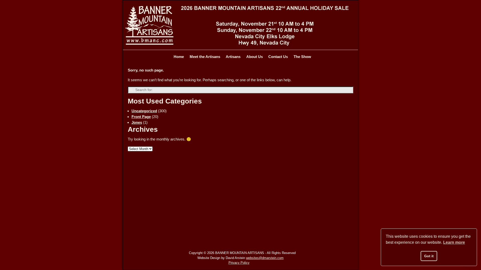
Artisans (233, 56)
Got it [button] (429, 256)
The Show (302, 56)
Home (179, 56)
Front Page (141, 116)
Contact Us (278, 56)
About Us (254, 56)
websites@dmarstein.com (265, 258)
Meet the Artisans (205, 56)
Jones (137, 122)
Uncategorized (144, 111)
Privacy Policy (239, 262)
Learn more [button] (454, 242)
